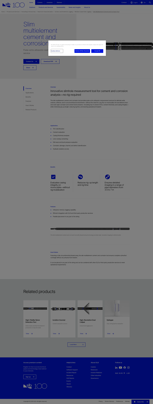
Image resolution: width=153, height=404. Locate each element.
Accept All (97, 50)
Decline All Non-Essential (82, 50)
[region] (77, 48)
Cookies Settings (55, 50)
